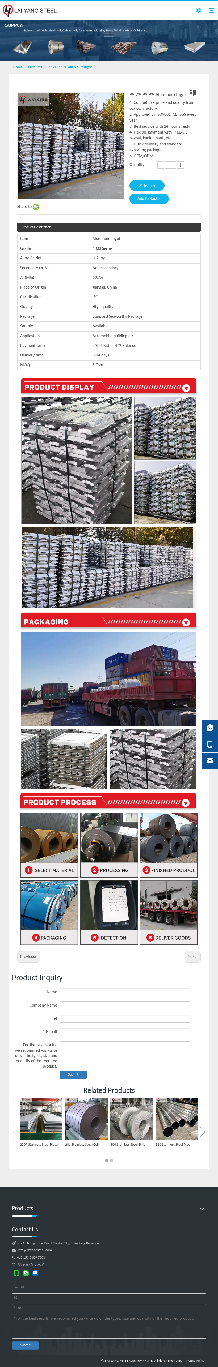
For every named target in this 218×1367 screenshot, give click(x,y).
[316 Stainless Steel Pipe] (177, 1119)
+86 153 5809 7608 (28, 1258)
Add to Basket (149, 199)
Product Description (36, 227)
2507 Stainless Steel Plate (39, 1145)
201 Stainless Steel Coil (82, 1145)
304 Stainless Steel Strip (127, 1145)
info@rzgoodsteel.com (35, 1250)
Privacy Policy (194, 1361)
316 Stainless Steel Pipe (173, 1145)
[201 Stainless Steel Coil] (86, 1119)
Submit (73, 1075)
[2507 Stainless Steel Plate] (41, 1119)
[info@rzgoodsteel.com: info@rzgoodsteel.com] (35, 1273)
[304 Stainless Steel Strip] (131, 1119)
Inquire (150, 186)
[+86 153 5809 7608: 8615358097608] (26, 1273)
